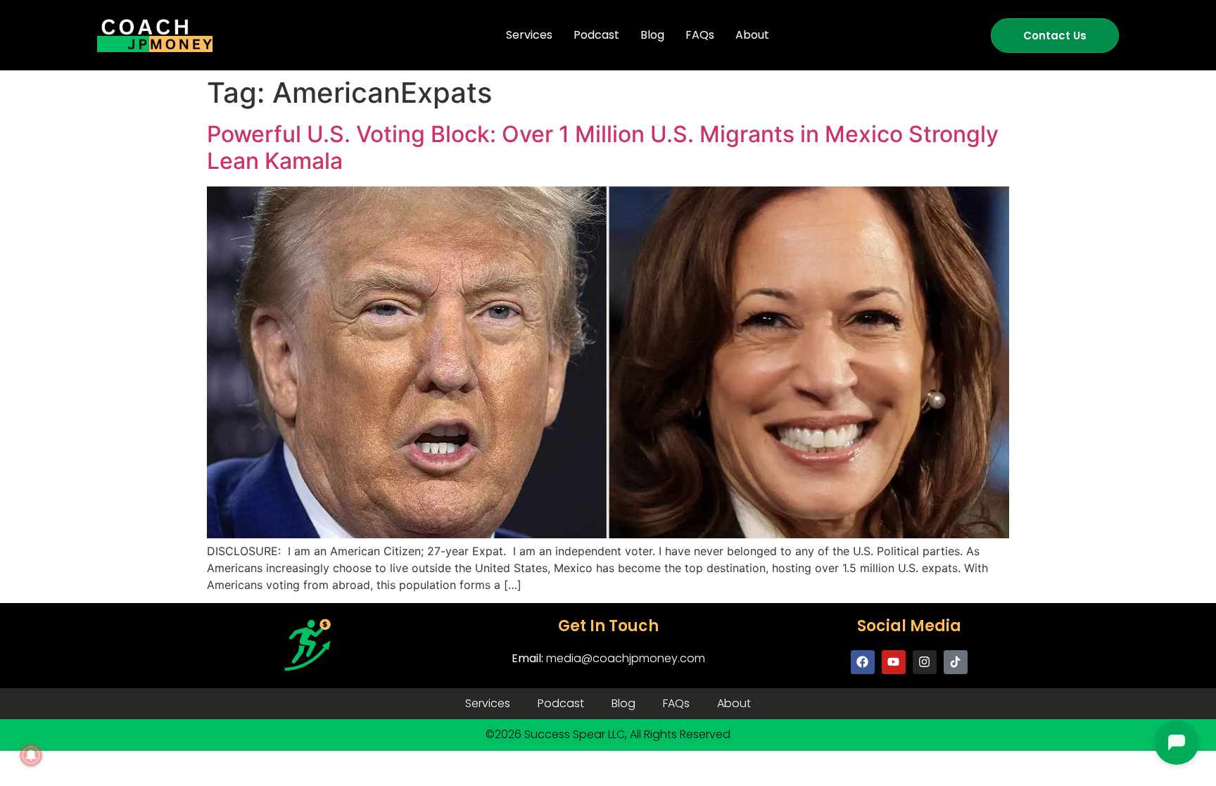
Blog (652, 35)
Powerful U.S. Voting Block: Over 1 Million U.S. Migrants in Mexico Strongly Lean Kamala (603, 147)
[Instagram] (925, 662)
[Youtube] (894, 662)
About (752, 35)
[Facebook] (863, 662)
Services (529, 35)
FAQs (699, 35)
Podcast (596, 35)
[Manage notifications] (31, 755)
